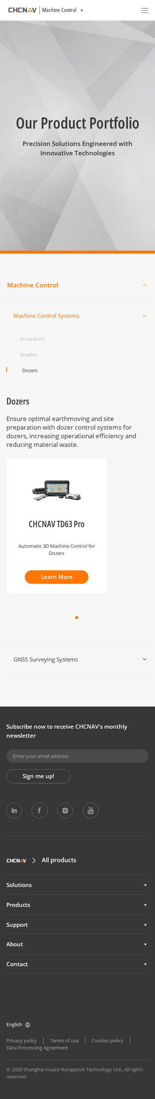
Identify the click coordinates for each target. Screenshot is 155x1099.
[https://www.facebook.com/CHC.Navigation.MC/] (39, 810)
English (14, 1024)
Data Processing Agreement (37, 1047)
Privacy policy (21, 1040)
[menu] (145, 10)
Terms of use (64, 1040)
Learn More (57, 576)
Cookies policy (107, 1040)
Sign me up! (38, 776)
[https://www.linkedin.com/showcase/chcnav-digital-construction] (14, 810)
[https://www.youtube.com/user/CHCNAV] (90, 810)
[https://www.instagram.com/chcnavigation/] (65, 810)
